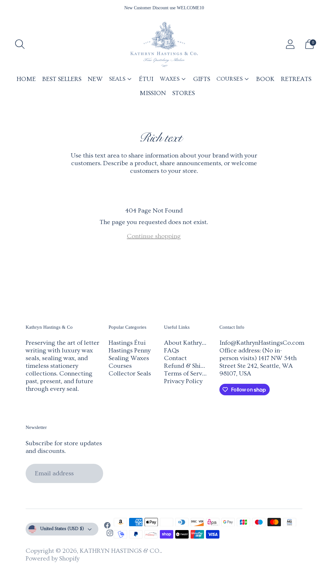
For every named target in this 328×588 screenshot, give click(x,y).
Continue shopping (154, 236)
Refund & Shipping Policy (199, 365)
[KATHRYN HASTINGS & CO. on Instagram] (110, 534)
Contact (175, 358)
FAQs (171, 350)
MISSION (153, 93)
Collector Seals (130, 373)
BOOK (265, 79)
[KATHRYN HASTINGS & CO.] (164, 44)
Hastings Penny (130, 350)
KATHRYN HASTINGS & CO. (120, 550)
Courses (120, 365)
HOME (26, 79)
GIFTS (201, 79)
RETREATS (296, 79)
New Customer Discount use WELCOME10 (164, 7)
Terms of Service (187, 373)
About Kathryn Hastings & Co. (206, 342)
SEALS (117, 79)
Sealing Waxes (129, 358)
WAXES (170, 79)
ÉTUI (146, 79)
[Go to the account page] (290, 44)
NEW (95, 79)
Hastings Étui (127, 342)
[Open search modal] (20, 44)
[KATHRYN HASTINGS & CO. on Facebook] (107, 526)
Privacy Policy (183, 381)
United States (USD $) (62, 528)
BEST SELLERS (61, 79)
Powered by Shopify (52, 558)
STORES (183, 93)
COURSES (230, 79)
